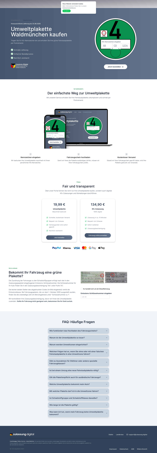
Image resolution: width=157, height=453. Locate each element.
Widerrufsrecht (142, 449)
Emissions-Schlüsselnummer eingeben (96, 293)
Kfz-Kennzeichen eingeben (111, 42)
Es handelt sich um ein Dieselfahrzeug (96, 289)
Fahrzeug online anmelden (98, 235)
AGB (132, 449)
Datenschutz (124, 449)
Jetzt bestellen (114, 67)
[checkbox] (81, 289)
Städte (111, 434)
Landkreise (119, 434)
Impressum (113, 449)
